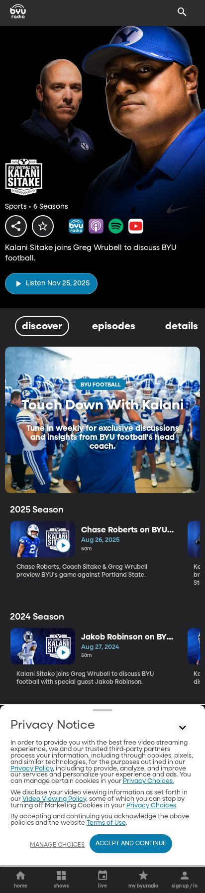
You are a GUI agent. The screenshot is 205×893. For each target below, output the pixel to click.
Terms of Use (106, 823)
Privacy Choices (151, 805)
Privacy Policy (31, 768)
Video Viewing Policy (54, 799)
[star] (43, 226)
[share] (16, 226)
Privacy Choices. (148, 781)
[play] (63, 545)
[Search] (182, 12)
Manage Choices (57, 845)
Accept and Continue (131, 844)
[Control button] (182, 727)
